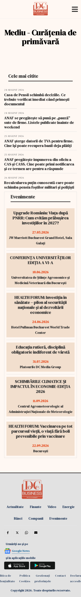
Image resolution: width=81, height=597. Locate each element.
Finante (35, 506)
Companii (35, 518)
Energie (69, 506)
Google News (21, 551)
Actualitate (15, 506)
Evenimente (58, 518)
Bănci (18, 518)
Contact (60, 575)
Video (52, 506)
